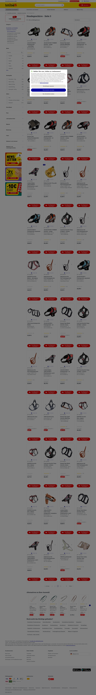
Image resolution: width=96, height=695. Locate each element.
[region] (48, 83)
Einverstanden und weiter (48, 90)
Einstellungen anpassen (48, 86)
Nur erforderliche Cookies (48, 93)
